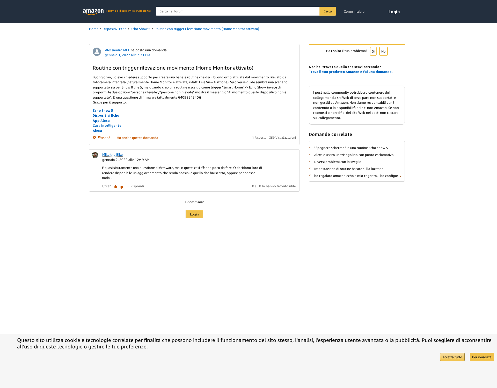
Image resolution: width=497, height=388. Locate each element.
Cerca (328, 11)
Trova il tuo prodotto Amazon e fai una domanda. (351, 72)
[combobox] (246, 11)
